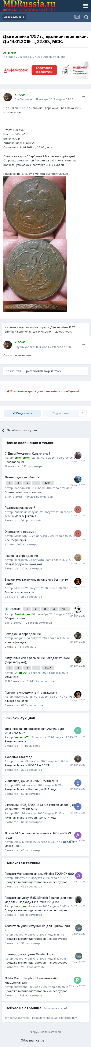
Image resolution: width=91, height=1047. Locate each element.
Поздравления (15, 461)
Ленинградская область (22, 477)
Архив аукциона (54, 56)
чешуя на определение (21, 555)
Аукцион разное (15, 741)
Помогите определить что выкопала (31, 692)
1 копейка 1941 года (18, 757)
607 (47, 667)
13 (64, 609)
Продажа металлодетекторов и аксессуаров (36, 882)
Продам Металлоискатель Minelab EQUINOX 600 (39, 873)
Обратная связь (32, 1040)
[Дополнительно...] (83, 96)
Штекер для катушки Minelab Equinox (31, 954)
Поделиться (24, 413)
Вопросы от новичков (19, 592)
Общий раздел (15, 618)
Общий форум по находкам (23, 564)
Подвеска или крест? (20, 507)
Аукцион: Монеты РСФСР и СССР (27, 765)
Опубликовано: (43, 99)
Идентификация (25, 516)
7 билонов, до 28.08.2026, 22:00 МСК (31, 781)
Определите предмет (20, 531)
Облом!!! (16, 609)
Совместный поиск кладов (23, 492)
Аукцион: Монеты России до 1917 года (30, 789)
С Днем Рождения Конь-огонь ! (27, 453)
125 (47, 482)
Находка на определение (23, 634)
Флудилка (11, 676)
